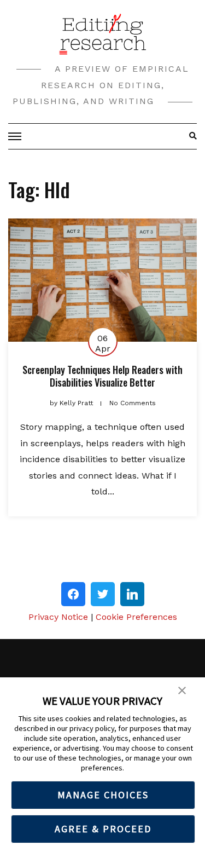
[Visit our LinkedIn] (132, 594)
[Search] (190, 136)
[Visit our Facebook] (73, 594)
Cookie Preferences (136, 617)
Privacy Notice (58, 617)
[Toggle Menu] (16, 136)
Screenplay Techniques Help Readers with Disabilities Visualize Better (102, 375)
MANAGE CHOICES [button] (103, 795)
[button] (182, 689)
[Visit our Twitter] (103, 594)
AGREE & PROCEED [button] (103, 828)
